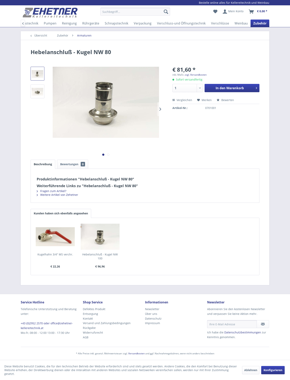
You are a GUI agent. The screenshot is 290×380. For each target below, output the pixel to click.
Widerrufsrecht (93, 332)
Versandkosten (136, 353)
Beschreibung (43, 164)
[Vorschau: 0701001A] (37, 74)
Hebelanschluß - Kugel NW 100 (100, 256)
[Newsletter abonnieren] (263, 324)
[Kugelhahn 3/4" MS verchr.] (55, 237)
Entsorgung (90, 314)
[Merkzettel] (215, 12)
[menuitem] (135, 13)
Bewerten (227, 100)
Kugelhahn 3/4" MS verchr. (55, 254)
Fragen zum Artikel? (52, 191)
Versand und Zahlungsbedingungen (107, 323)
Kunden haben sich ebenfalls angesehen (61, 213)
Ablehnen (250, 370)
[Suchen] (166, 12)
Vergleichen (184, 100)
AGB (85, 337)
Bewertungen (72, 164)
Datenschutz (153, 318)
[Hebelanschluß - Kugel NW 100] (100, 237)
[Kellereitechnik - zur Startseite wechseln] (50, 13)
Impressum (152, 323)
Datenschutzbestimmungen (242, 332)
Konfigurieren (273, 370)
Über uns (151, 314)
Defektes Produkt (94, 309)
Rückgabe (89, 328)
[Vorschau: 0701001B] (37, 91)
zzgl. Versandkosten (196, 74)
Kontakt (88, 318)
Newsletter (152, 309)
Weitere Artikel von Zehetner (58, 195)
